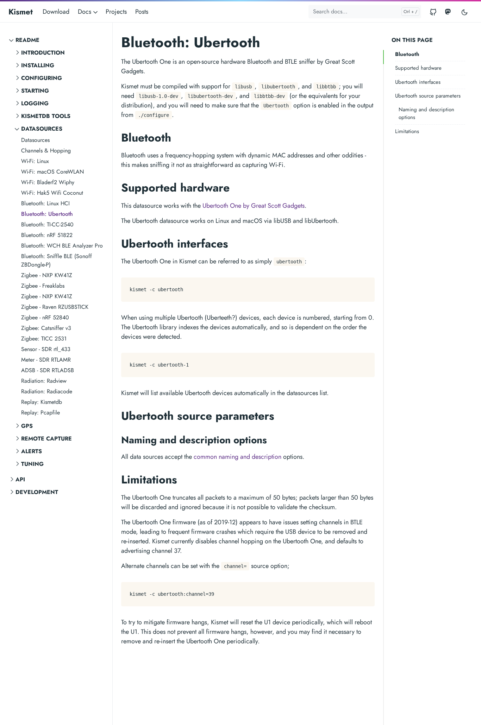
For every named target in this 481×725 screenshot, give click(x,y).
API (20, 479)
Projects (116, 11)
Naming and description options (426, 113)
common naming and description (237, 456)
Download (56, 11)
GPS (27, 426)
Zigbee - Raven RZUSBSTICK (54, 307)
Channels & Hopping (46, 150)
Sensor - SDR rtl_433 (45, 349)
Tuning (32, 464)
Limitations (407, 131)
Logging (35, 103)
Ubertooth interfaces (418, 82)
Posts (141, 11)
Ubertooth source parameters (428, 96)
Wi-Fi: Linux (35, 161)
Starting (35, 91)
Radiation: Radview (44, 381)
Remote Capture (46, 439)
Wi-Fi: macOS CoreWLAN (52, 172)
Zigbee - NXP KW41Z (46, 275)
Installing (37, 65)
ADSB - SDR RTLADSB (47, 370)
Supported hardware (418, 68)
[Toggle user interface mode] (464, 11)
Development (36, 492)
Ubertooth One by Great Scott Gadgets (253, 205)
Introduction (43, 53)
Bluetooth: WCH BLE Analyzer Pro (62, 246)
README (27, 40)
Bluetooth (407, 54)
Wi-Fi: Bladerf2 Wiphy (47, 182)
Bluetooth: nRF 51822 (47, 235)
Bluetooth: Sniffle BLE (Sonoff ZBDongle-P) (56, 260)
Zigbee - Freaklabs (42, 286)
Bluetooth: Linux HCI (45, 203)
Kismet (20, 11)
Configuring (41, 78)
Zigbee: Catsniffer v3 (46, 328)
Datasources (41, 129)
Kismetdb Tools (45, 116)
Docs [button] (85, 11)
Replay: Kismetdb (41, 402)
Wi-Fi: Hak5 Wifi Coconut (52, 193)
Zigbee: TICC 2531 (44, 339)
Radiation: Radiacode (46, 391)
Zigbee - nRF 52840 (45, 317)
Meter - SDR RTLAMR (46, 360)
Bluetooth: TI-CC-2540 (47, 224)
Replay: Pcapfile (40, 412)
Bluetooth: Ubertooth (47, 214)
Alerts (31, 451)
